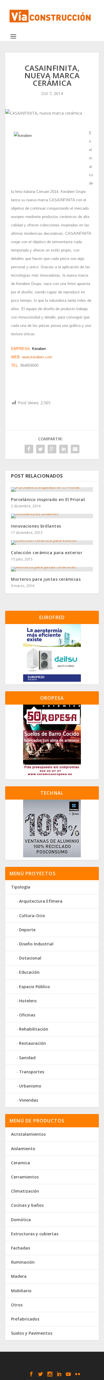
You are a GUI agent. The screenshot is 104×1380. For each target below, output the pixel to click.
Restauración (32, 1043)
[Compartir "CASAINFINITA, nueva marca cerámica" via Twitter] (40, 449)
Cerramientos (25, 1177)
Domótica (21, 1219)
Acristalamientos (28, 1134)
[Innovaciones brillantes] (52, 516)
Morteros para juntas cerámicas (46, 579)
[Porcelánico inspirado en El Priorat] (52, 489)
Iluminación (23, 1262)
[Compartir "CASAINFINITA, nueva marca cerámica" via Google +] (52, 449)
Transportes (31, 1071)
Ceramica (20, 1162)
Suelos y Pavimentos (31, 1333)
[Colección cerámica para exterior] (52, 542)
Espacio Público (34, 986)
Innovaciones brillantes (36, 526)
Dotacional (30, 958)
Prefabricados (25, 1319)
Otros (17, 1305)
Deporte (27, 929)
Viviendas (28, 1100)
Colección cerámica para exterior (46, 552)
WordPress (52, 1365)
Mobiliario (21, 1290)
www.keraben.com (37, 357)
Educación (29, 972)
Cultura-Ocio (32, 915)
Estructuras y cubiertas (34, 1233)
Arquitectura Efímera (40, 901)
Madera (19, 1276)
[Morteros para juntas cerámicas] (52, 569)
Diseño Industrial (36, 944)
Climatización (25, 1191)
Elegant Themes (51, 1359)
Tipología (20, 887)
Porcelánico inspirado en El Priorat (48, 499)
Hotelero (28, 1000)
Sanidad (27, 1057)
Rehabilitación (33, 1029)
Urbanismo (30, 1086)
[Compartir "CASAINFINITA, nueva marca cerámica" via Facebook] (29, 449)
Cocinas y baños (27, 1205)
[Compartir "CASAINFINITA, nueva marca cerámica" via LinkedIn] (63, 449)
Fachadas (20, 1248)
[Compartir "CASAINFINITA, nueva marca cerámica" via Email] (75, 449)
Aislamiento (23, 1148)
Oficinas (27, 1015)
